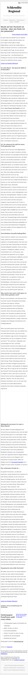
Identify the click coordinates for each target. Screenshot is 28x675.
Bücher (11, 21)
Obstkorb (6, 20)
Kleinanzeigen (12, 667)
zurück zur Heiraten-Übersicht (9, 63)
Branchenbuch (20, 20)
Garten (5, 669)
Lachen (10, 669)
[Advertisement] (14, 406)
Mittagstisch (12, 20)
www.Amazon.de (18, 641)
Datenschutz (15, 669)
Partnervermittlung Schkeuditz (15, 665)
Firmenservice (20, 667)
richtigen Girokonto (19, 660)
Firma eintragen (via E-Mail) (19, 34)
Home (6, 665)
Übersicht (9, 647)
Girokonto (6, 667)
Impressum (22, 669)
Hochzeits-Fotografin (17, 462)
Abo (19, 2)
